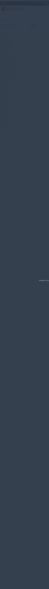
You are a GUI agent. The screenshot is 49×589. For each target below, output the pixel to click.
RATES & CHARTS (3, 4)
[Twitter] (27, 0)
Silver (19, 0)
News (7, 4)
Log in (40, 2)
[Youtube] (32, 0)
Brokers (27, 4)
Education (23, 4)
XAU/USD (8, 0)
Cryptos (20, 4)
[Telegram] (24, 0)
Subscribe (46, 2)
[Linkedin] (26, 0)
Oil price (4, 0)
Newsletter (46, 0)
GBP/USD (16, 0)
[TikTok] (33, 0)
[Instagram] (30, 0)
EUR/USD (12, 0)
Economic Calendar (14, 4)
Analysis (9, 4)
